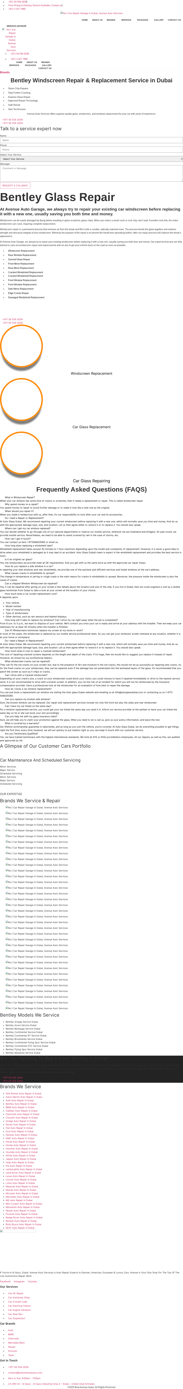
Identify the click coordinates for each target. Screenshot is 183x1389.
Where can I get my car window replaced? (27, 528)
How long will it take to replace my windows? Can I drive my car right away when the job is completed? (61, 620)
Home (85, 20)
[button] (91, 497)
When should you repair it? (19, 511)
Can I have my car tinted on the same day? (28, 706)
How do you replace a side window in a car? (29, 566)
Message (5, 164)
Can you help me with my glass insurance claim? (31, 716)
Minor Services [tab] (8, 766)
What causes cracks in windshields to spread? (30, 573)
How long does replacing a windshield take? (29, 545)
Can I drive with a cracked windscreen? (26, 675)
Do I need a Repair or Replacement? (24, 518)
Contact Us (174, 20)
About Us (97, 20)
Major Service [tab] (7, 770)
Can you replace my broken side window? (27, 699)
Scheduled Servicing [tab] (11, 773)
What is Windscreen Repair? (20, 497)
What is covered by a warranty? (22, 723)
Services (126, 20)
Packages (142, 20)
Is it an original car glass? (18, 559)
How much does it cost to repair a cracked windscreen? (35, 651)
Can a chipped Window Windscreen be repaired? (31, 583)
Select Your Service (10, 154)
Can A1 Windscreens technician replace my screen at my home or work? (44, 630)
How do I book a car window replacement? (28, 688)
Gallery (159, 20)
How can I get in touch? (18, 538)
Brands (111, 20)
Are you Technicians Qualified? (21, 733)
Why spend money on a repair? (21, 504)
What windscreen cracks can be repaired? (27, 661)
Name (3, 136)
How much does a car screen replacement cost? (31, 593)
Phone (3, 145)
